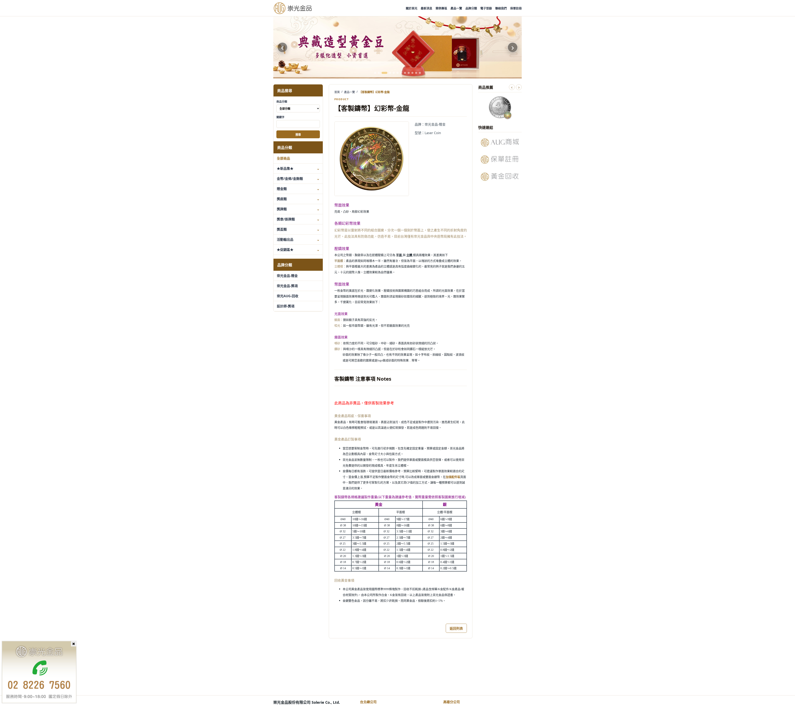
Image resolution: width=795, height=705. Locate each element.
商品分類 (281, 101)
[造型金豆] (397, 47)
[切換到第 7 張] (401, 73)
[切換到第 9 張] (409, 73)
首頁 (337, 92)
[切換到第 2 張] (379, 73)
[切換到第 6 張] (397, 73)
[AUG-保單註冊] (500, 159)
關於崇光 (411, 8)
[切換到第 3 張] (384, 73)
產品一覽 (456, 8)
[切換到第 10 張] (412, 73)
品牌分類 (471, 8)
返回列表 (456, 628)
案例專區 (441, 8)
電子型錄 (486, 8)
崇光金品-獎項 (287, 286)
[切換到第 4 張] (390, 73)
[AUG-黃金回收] (500, 176)
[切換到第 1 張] (375, 73)
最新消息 (426, 8)
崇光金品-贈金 (287, 275)
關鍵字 (280, 117)
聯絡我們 (501, 8)
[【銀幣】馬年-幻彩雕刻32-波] (500, 107)
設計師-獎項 (285, 306)
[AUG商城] (500, 142)
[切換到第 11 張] (416, 73)
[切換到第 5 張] (394, 73)
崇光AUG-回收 (287, 296)
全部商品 (283, 158)
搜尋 (298, 134)
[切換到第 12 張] (420, 73)
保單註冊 (516, 8)
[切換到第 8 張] (405, 73)
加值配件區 (453, 477)
